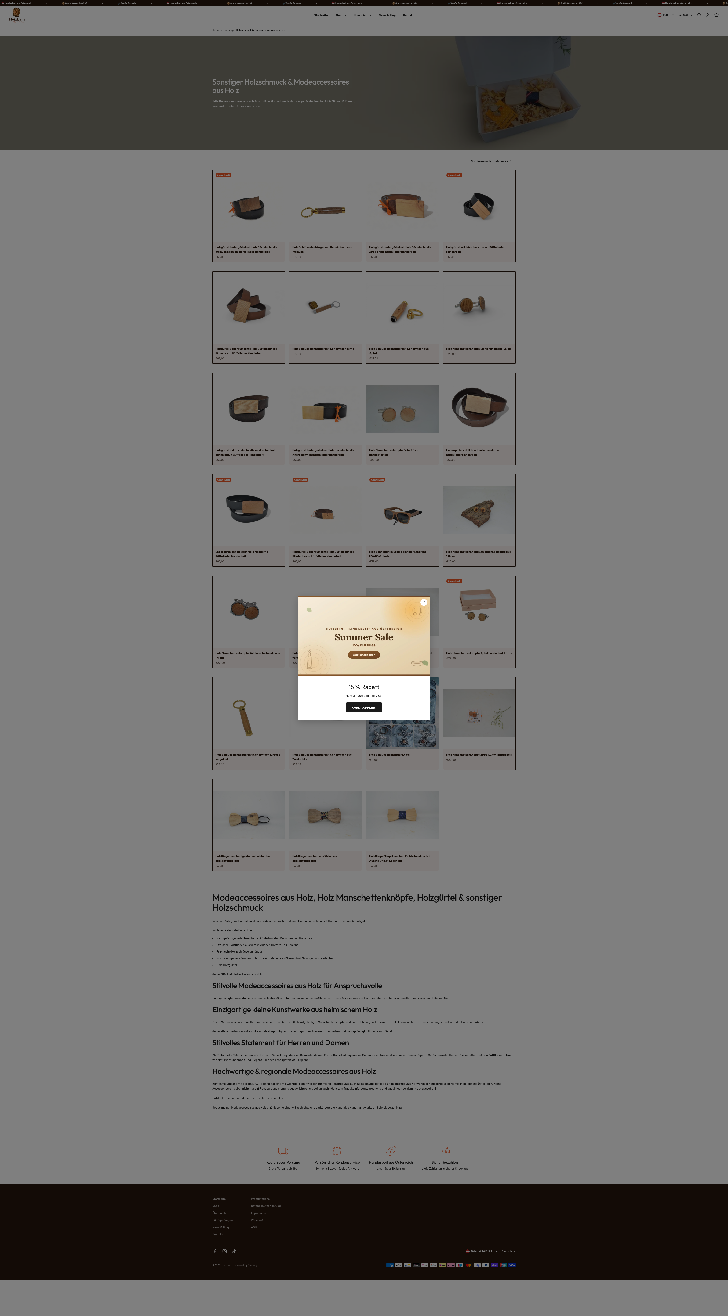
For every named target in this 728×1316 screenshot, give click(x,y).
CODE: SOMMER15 (364, 707)
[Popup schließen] (423, 602)
